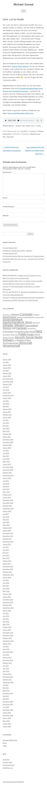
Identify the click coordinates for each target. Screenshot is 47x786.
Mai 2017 (6, 553)
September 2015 (8, 608)
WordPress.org (8, 768)
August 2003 (7, 718)
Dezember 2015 (8, 599)
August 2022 (7, 398)
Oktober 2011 (7, 679)
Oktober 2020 (7, 445)
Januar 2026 (7, 365)
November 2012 (8, 660)
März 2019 (6, 492)
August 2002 (7, 726)
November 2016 (8, 569)
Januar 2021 (7, 437)
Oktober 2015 (7, 605)
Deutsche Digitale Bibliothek (25, 317)
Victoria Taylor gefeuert (20, 66)
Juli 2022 (6, 401)
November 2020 (8, 442)
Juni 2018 (6, 517)
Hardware (21, 328)
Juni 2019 (6, 484)
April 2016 (6, 588)
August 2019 (7, 478)
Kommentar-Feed (8, 765)
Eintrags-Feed (7, 762)
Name (5, 198)
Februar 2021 (7, 434)
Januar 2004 (7, 713)
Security (20, 337)
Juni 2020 (6, 453)
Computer (26, 314)
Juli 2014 (6, 646)
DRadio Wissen (35, 134)
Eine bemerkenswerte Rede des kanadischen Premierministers (23, 256)
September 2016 (8, 575)
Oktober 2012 (7, 663)
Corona (36, 315)
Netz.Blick (6, 335)
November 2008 (8, 702)
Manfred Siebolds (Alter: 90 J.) (13, 281)
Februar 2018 (7, 528)
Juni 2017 (6, 550)
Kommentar (7, 172)
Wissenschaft (11, 345)
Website (6, 215)
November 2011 (8, 677)
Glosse (7, 328)
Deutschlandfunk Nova (17, 322)
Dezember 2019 (8, 467)
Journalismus (31, 328)
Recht (37, 335)
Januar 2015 (7, 630)
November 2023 (8, 381)
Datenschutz (9, 317)
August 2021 (7, 417)
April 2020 (6, 459)
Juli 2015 (6, 613)
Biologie (15, 314)
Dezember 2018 (8, 500)
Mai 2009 (6, 699)
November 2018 (8, 503)
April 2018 (6, 522)
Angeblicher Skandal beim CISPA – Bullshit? (17, 251)
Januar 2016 (7, 597)
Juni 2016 (6, 583)
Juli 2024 (6, 370)
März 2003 (6, 721)
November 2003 (8, 715)
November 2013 (8, 652)
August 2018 (7, 511)
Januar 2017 (7, 564)
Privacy (30, 334)
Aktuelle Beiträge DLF (10, 253)
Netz (4, 137)
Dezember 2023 (8, 379)
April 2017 (6, 555)
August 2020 (7, 448)
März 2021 (6, 431)
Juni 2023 (6, 390)
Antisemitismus (7, 314)
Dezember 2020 (8, 439)
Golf (14, 328)
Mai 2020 (6, 456)
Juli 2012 (6, 666)
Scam (5, 337)
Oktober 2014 (7, 638)
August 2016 (7, 577)
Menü (23, 10)
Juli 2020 (6, 450)
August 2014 (7, 644)
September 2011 (8, 682)
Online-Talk (14, 335)
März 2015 (6, 624)
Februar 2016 (7, 594)
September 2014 (8, 641)
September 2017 (8, 542)
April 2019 (6, 489)
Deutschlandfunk (13, 319)
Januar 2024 (7, 376)
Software (8, 340)
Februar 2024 (7, 373)
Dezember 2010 (8, 693)
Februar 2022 (7, 409)
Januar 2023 (7, 393)
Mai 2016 (6, 586)
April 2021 (6, 428)
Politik (22, 334)
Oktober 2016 (7, 572)
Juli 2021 (6, 420)
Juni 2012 (6, 668)
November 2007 (8, 704)
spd (15, 340)
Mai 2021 (6, 426)
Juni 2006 (6, 707)
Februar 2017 (7, 561)
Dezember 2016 (8, 566)
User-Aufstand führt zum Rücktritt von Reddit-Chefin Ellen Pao (34, 150)
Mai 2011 (6, 688)
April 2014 (6, 649)
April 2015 (6, 622)
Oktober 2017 (7, 539)
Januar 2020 (7, 464)
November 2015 (8, 602)
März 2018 (6, 525)
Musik (32, 332)
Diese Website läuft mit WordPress (13, 782)
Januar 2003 (7, 724)
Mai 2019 (6, 486)
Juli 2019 (6, 481)
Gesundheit (31, 325)
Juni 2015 (6, 616)
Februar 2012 (7, 674)
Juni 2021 (6, 423)
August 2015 (7, 610)
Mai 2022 (6, 406)
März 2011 (6, 691)
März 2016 (6, 591)
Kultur (26, 331)
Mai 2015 (6, 619)
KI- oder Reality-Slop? (10, 248)
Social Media (34, 337)
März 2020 (6, 461)
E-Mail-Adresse (9, 207)
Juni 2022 (6, 404)
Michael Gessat (23, 4)
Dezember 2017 (8, 533)
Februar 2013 (7, 657)
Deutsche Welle (39, 317)
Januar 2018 (7, 530)
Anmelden (6, 759)
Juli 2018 (6, 514)
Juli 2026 (6, 362)
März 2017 (6, 558)
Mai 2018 (6, 519)
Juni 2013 (6, 655)
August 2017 (7, 544)
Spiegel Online (23, 340)
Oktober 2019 (7, 473)
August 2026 (7, 359)
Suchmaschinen (11, 343)
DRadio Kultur (36, 322)
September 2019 (8, 475)
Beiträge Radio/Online (10, 740)
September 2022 (8, 395)
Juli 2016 (6, 580)
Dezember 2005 (8, 710)
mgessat (33, 131)
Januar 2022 (7, 412)
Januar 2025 (7, 368)
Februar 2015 (7, 627)
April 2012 (6, 671)
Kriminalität (18, 332)
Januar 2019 (7, 497)
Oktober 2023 (7, 384)
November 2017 (8, 536)
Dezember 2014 (8, 633)
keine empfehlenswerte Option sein (20, 113)
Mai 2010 (6, 696)
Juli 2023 (6, 387)
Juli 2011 (6, 685)
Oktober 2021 (7, 415)
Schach (11, 337)
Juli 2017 (6, 547)
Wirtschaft (10, 137)
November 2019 (8, 470)
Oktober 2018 (7, 506)
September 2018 (8, 508)
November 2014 (8, 635)
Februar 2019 (7, 495)
